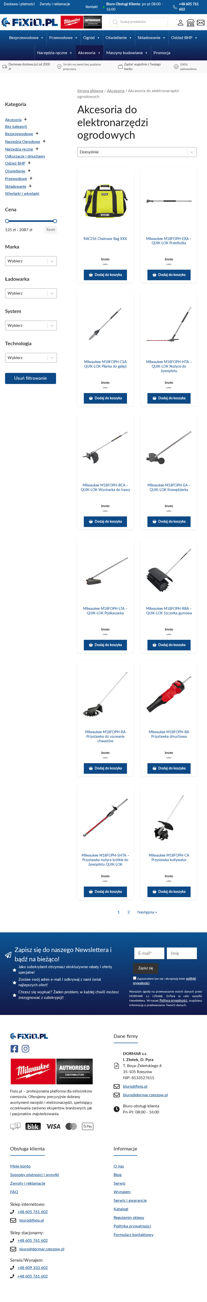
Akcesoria (86, 53)
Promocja (161, 53)
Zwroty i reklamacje (55, 4)
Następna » (147, 912)
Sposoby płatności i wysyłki (34, 1175)
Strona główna (90, 91)
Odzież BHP (181, 38)
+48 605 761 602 (32, 1212)
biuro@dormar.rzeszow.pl (41, 1249)
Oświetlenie (116, 38)
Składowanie (149, 38)
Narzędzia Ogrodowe (22, 142)
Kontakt (92, 7)
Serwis (119, 1183)
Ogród (89, 38)
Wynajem (122, 1192)
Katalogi (121, 1209)
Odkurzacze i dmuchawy (25, 156)
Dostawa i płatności (19, 4)
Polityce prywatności (173, 1000)
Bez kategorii (16, 127)
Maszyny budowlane (124, 53)
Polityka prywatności (132, 1226)
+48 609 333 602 (32, 1268)
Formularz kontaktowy (133, 1235)
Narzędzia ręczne (52, 53)
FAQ (14, 1192)
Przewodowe (60, 38)
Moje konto (20, 1166)
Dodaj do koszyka (108, 275)
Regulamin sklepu (129, 1218)
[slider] (7, 221)
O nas (119, 1166)
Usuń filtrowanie (30, 378)
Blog (117, 1175)
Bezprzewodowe (23, 38)
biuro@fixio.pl (31, 1220)
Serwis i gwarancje (130, 1201)
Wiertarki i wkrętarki (22, 194)
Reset (50, 230)
